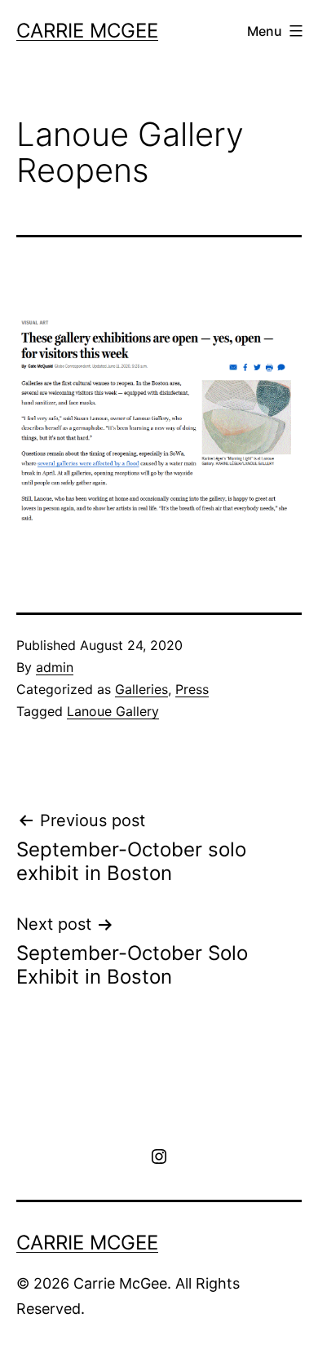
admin (54, 667)
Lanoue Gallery (113, 711)
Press (192, 689)
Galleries (141, 689)
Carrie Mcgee (87, 30)
